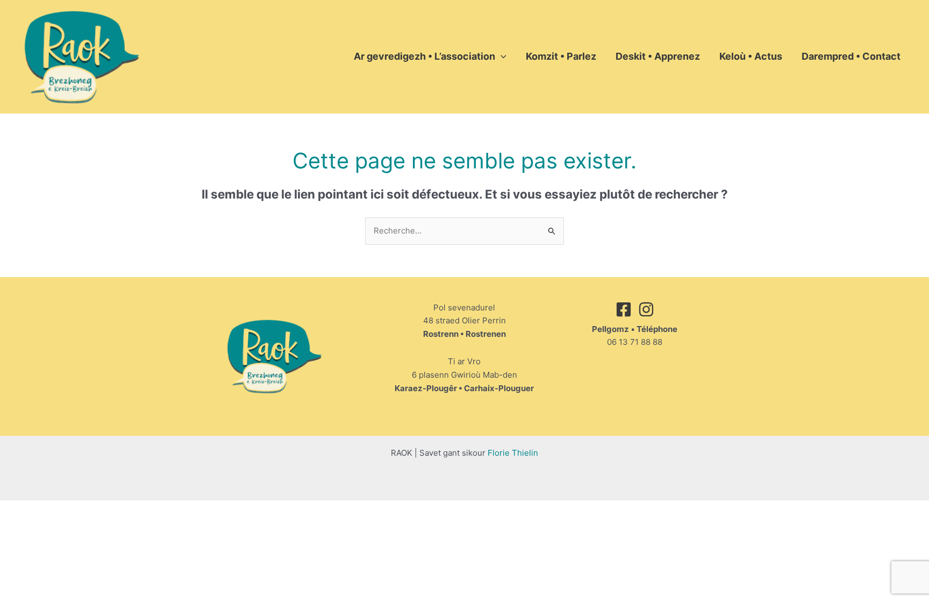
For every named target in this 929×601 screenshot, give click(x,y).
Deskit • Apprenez (658, 56)
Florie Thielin (513, 453)
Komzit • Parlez (561, 56)
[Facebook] (624, 309)
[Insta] (646, 309)
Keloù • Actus (750, 56)
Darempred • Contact (851, 56)
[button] (500, 56)
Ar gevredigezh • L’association (424, 56)
